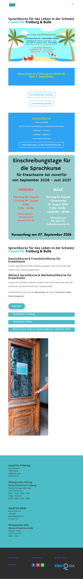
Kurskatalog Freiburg (41, 94)
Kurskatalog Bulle (41, 103)
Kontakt (16, 306)
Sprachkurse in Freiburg (24, 314)
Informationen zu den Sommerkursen (41, 144)
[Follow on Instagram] (38, 565)
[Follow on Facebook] (33, 565)
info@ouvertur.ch (14, 473)
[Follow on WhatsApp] (42, 565)
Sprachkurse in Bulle (22, 321)
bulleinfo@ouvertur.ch (16, 516)
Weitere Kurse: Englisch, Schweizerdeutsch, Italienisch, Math (41, 329)
